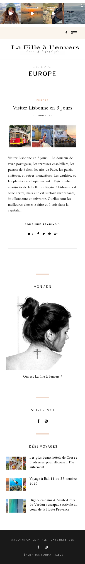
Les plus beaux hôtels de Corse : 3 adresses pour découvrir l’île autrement (53, 462)
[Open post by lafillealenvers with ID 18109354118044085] (10, 13)
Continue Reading (41, 224)
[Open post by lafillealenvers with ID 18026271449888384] (32, 13)
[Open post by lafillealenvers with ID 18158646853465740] (74, 13)
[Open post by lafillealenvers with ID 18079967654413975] (53, 13)
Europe (42, 100)
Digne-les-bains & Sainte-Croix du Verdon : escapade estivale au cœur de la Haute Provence (53, 505)
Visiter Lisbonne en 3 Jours (42, 108)
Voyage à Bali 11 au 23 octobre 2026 (53, 481)
